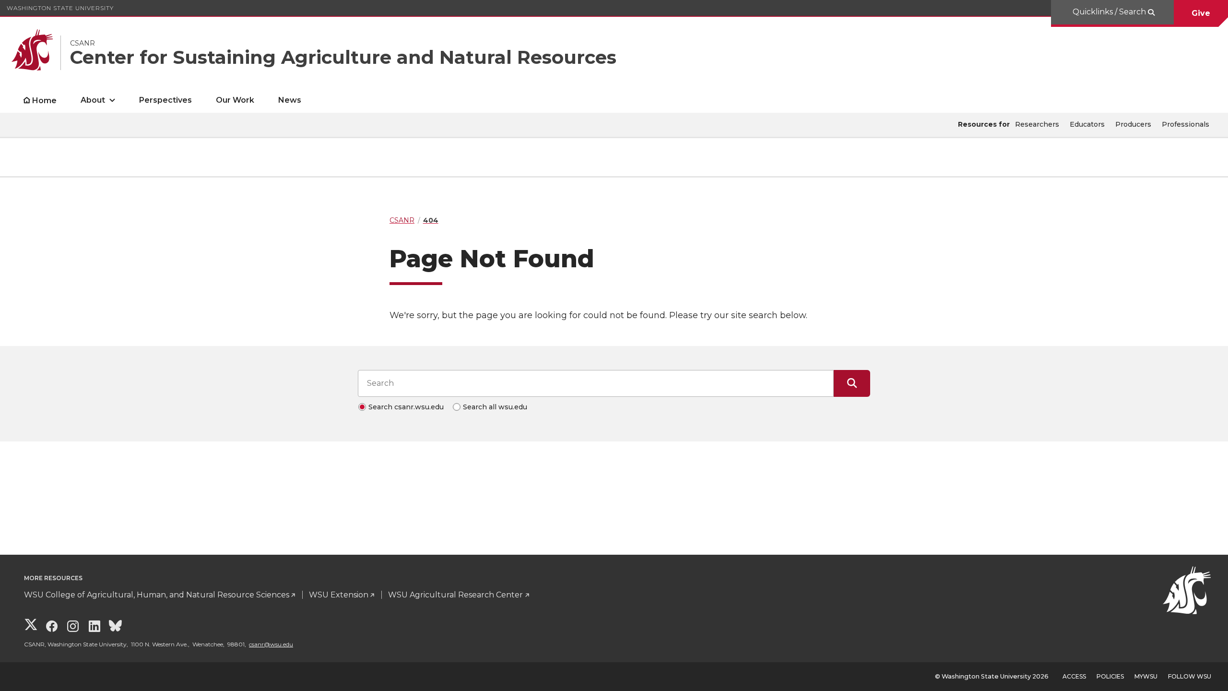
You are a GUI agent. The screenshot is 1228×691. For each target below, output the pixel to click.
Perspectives (165, 100)
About (93, 100)
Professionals (1185, 124)
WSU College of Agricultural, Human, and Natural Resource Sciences (156, 594)
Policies (1110, 676)
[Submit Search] (852, 383)
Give (1201, 13)
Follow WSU (1189, 676)
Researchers (1037, 124)
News (289, 100)
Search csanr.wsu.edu (406, 407)
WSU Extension (338, 594)
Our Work (235, 100)
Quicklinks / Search (1110, 11)
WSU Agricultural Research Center (455, 594)
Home (44, 100)
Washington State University (60, 8)
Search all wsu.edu (495, 407)
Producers (1133, 124)
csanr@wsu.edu (271, 644)
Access (1074, 676)
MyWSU (1145, 676)
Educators (1087, 124)
